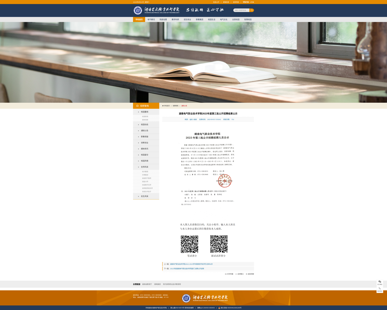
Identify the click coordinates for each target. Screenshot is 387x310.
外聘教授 (145, 175)
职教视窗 (144, 136)
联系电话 (379, 291)
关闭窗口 (241, 274)
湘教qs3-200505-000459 (206, 308)
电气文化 (223, 19)
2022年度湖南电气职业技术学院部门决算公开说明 (187, 269)
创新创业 (144, 142)
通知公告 (144, 130)
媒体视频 (145, 120)
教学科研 (175, 19)
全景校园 (235, 19)
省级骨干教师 (146, 178)
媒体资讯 (144, 148)
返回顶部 (251, 274)
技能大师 (145, 181)
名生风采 (144, 196)
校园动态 (144, 124)
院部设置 (163, 19)
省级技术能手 (146, 191)
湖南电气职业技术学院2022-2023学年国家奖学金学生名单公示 (191, 264)
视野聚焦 (175, 106)
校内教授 (145, 171)
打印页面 (230, 274)
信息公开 (216, 2)
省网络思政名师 (147, 188)
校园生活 (211, 19)
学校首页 (139, 19)
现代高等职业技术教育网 (172, 284)
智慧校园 (248, 19)
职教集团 (199, 19)
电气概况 (151, 19)
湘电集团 (157, 284)
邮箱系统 (226, 2)
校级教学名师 (146, 185)
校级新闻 (145, 116)
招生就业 (187, 19)
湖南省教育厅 (147, 284)
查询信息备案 (189, 308)
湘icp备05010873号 (177, 308)
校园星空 (144, 155)
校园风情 (144, 161)
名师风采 (144, 167)
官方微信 (379, 284)
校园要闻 (144, 112)
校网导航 (236, 2)
